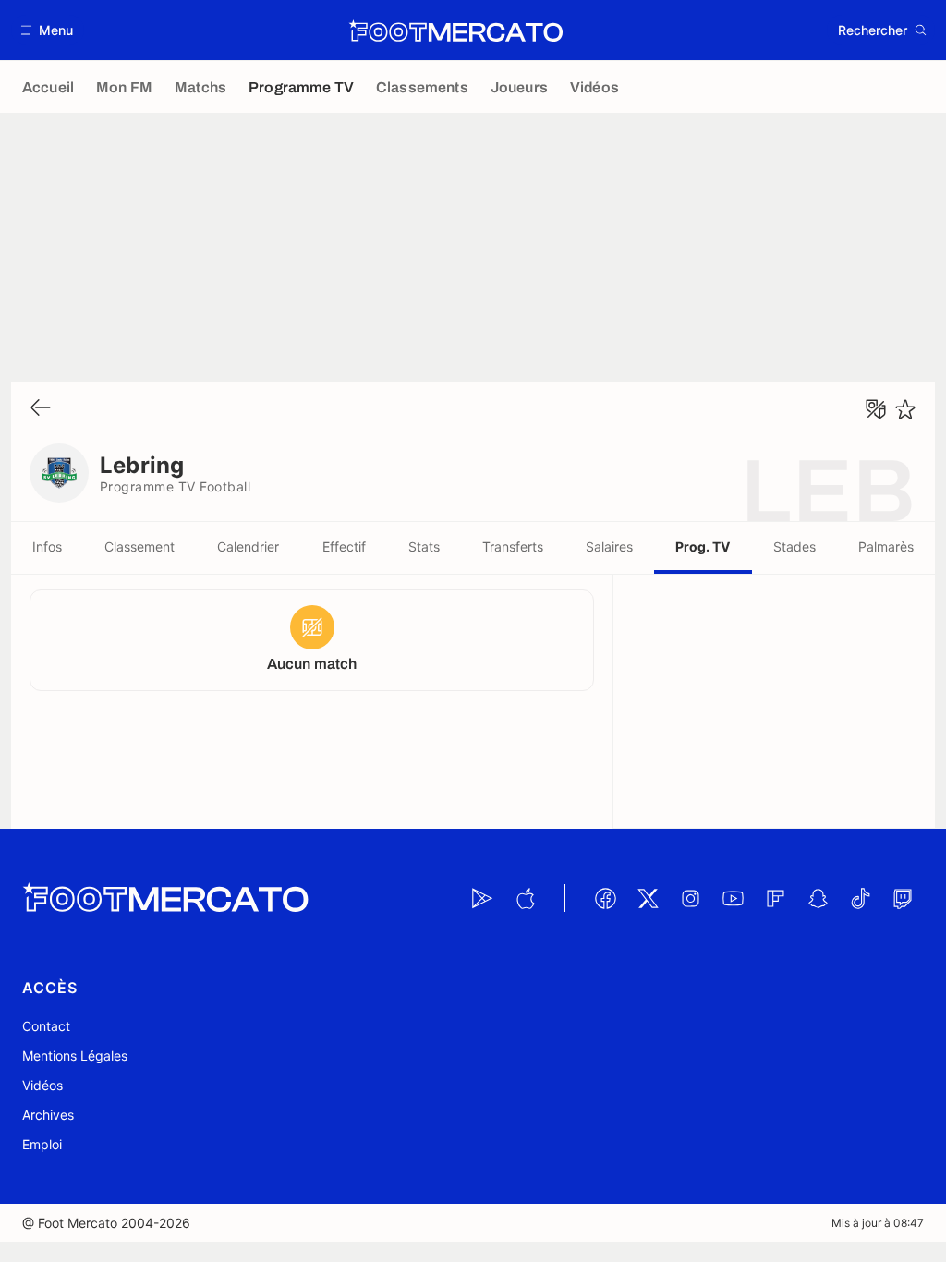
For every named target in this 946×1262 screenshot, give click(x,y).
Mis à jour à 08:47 (877, 1223)
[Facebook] (605, 898)
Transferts (512, 546)
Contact (46, 1026)
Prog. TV (702, 546)
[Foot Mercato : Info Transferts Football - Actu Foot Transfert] (455, 30)
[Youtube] (732, 898)
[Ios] (525, 898)
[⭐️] (905, 409)
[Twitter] (647, 898)
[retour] (41, 408)
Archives (48, 1114)
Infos (47, 546)
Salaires (609, 546)
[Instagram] (690, 898)
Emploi (42, 1144)
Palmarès (886, 546)
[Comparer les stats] (876, 409)
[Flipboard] (775, 898)
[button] (47, 30)
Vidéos (42, 1085)
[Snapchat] (817, 898)
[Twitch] (902, 898)
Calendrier (248, 546)
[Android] (482, 898)
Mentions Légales (74, 1055)
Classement (139, 546)
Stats (424, 546)
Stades (794, 546)
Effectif (344, 546)
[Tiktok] (860, 898)
